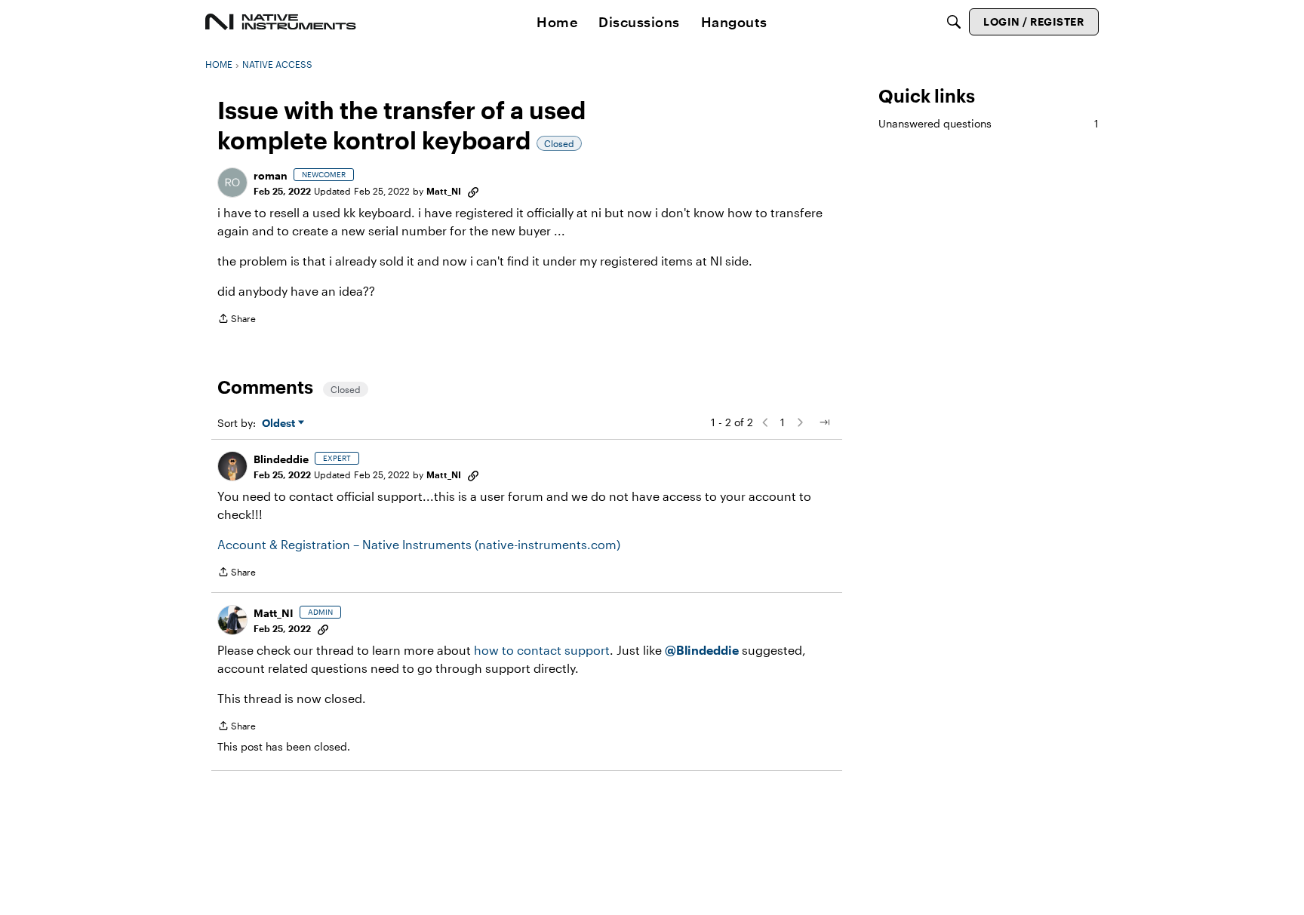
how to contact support (542, 650)
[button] (232, 182)
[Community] (280, 22)
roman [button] (271, 175)
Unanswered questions (988, 123)
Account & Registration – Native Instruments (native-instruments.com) (418, 544)
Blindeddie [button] (281, 459)
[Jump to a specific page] (824, 422)
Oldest (280, 423)
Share (236, 320)
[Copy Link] (473, 191)
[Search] (953, 21)
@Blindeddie (702, 650)
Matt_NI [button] (443, 191)
